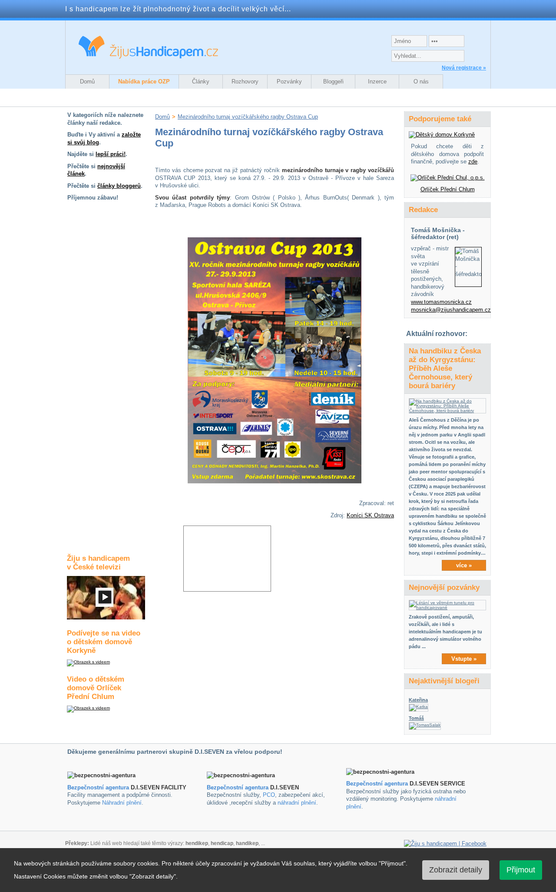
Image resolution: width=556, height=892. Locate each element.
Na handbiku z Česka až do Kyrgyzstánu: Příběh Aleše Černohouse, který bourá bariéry (445, 368)
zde (472, 161)
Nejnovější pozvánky (444, 587)
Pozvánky (289, 81)
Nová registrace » (464, 68)
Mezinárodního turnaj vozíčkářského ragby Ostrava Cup (248, 116)
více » (464, 565)
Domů (87, 81)
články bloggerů (119, 186)
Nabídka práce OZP (144, 81)
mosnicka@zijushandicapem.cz (451, 309)
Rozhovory (245, 81)
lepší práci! (111, 154)
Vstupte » (464, 659)
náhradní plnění (297, 802)
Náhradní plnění (122, 802)
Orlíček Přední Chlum (447, 189)
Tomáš (416, 718)
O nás (421, 81)
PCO (269, 795)
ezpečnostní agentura (239, 787)
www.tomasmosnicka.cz (441, 302)
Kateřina (418, 699)
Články (200, 81)
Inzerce (377, 81)
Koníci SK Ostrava (370, 515)
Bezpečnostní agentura (98, 787)
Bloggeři (333, 81)
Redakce (423, 210)
